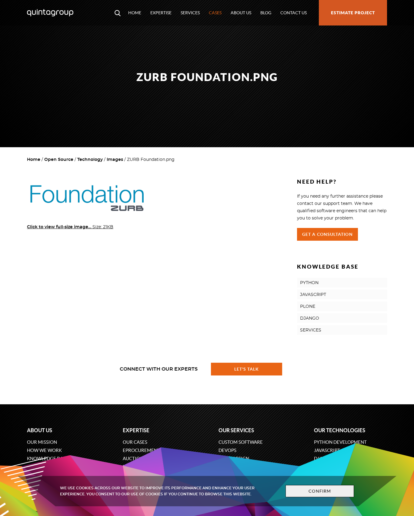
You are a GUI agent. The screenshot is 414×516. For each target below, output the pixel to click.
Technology (90, 160)
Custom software (241, 442)
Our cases (135, 442)
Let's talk (246, 369)
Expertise (161, 12)
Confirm (320, 491)
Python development (340, 442)
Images (115, 160)
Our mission (42, 442)
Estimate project (353, 12)
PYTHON (309, 283)
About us (241, 12)
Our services (236, 430)
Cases (215, 12)
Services (190, 12)
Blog (265, 12)
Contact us (293, 12)
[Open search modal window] (118, 12)
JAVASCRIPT (313, 295)
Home (134, 12)
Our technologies (339, 430)
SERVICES (310, 330)
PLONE (307, 306)
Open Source (58, 160)
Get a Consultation (327, 234)
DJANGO (309, 318)
